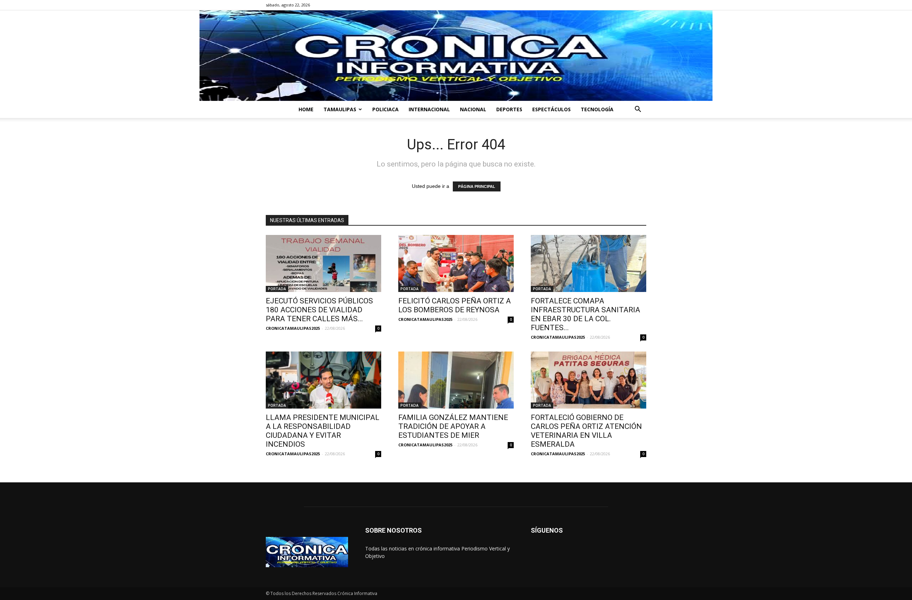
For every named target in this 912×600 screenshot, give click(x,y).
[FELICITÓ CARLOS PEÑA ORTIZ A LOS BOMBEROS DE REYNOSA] (456, 263)
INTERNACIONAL (429, 109)
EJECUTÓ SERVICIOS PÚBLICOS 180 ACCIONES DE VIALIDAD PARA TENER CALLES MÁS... (319, 310)
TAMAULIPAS (339, 109)
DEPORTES (509, 109)
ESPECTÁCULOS (551, 109)
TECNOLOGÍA (597, 109)
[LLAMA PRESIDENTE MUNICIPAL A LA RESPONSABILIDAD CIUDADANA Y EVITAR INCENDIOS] (323, 380)
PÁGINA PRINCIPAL (476, 186)
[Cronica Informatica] (456, 55)
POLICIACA (385, 109)
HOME (306, 109)
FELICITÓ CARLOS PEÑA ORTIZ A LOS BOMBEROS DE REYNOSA (454, 305)
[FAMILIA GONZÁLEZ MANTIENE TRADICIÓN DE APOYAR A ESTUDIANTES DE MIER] (456, 380)
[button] (637, 110)
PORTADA (277, 288)
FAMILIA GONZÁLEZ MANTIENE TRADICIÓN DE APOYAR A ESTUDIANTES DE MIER (453, 426)
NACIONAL (473, 109)
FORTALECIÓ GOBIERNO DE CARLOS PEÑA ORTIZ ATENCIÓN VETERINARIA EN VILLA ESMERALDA (586, 430)
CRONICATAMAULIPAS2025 (293, 328)
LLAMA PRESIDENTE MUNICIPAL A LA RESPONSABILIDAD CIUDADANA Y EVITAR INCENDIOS (322, 430)
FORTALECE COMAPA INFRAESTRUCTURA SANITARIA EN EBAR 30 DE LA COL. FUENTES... (585, 314)
